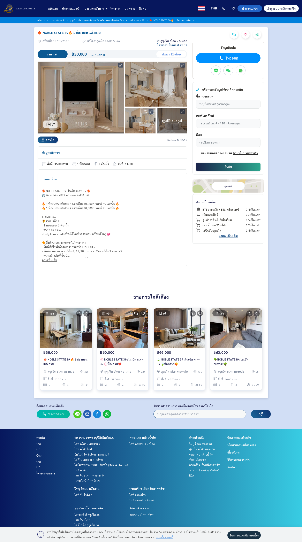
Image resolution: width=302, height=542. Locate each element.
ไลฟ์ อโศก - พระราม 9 (87, 444)
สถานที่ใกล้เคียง (206, 202)
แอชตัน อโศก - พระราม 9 (89, 475)
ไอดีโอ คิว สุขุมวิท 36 (87, 525)
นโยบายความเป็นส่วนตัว (241, 445)
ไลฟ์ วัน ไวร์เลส (83, 495)
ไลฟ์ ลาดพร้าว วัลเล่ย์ (141, 500)
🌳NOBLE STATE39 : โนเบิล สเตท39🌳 (230, 361)
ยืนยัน (228, 167)
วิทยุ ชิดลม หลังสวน (87, 488)
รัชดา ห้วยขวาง (139, 508)
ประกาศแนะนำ (71, 8)
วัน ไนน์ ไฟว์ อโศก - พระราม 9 (92, 454)
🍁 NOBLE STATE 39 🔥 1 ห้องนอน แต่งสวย (65, 361)
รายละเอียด (49, 179)
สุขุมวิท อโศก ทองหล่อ (89, 508)
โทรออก (232, 58)
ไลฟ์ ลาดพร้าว (137, 495)
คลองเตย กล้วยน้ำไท (142, 437)
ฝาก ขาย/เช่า (250, 8)
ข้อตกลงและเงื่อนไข (239, 437)
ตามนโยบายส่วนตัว (245, 153)
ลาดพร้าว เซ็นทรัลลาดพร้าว (147, 488)
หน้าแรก (53, 8)
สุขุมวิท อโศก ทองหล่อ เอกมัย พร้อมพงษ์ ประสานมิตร (97, 20)
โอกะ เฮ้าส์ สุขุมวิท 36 (87, 514)
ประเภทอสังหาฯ (94, 8)
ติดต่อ (142, 8)
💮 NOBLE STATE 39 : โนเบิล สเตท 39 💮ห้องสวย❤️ (122, 361)
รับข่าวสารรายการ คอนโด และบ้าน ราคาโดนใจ (183, 406)
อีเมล (199, 135)
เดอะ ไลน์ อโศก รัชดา (87, 480)
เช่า (38, 449)
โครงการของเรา (45, 473)
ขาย (38, 444)
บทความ (129, 8)
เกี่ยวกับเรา (233, 452)
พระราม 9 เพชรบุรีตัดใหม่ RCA (94, 437)
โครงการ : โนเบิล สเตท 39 (172, 45)
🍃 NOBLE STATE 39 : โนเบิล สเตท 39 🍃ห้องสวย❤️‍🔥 (178, 361)
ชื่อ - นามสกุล (204, 96)
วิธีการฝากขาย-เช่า (238, 460)
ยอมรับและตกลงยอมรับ (216, 153)
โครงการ (115, 8)
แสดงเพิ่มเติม (228, 236)
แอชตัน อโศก (82, 519)
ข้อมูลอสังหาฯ (51, 152)
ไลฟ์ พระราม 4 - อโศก (142, 444)
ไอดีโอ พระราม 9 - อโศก (89, 459)
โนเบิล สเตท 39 (136, 20)
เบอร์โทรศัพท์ (205, 115)
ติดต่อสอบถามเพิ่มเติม (50, 406)
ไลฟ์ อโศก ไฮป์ (83, 449)
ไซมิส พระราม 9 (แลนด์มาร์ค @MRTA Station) (101, 465)
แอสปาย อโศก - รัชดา (141, 514)
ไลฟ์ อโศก (80, 470)
